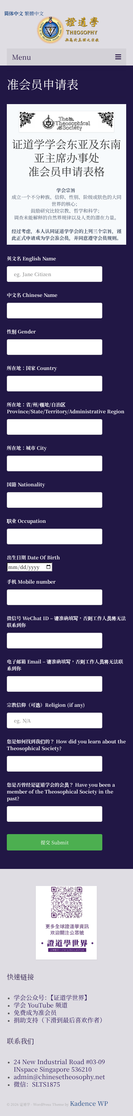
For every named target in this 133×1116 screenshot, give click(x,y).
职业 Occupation (26, 520)
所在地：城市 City (27, 447)
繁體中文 (34, 13)
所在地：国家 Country (32, 367)
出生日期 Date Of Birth (33, 557)
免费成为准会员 (35, 1012)
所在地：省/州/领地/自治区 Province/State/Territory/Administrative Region (65, 408)
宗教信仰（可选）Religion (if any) (46, 704)
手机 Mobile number (31, 581)
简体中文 (13, 13)
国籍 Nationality (26, 484)
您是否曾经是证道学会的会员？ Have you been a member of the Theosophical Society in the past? (61, 791)
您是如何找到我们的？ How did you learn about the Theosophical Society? (66, 745)
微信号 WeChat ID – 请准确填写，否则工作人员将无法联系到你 (66, 621)
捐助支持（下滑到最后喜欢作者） (60, 1019)
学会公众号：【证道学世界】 (52, 997)
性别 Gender (21, 331)
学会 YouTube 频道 (41, 1004)
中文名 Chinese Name (32, 294)
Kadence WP (89, 1103)
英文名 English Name (31, 258)
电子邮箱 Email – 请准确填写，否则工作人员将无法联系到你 (65, 665)
